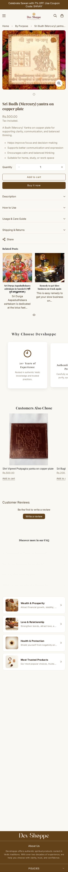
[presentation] (33, 314)
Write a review (34, 516)
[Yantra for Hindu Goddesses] (37, 267)
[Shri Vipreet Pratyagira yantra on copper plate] (29, 439)
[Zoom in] (58, 83)
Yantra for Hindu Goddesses (37, 287)
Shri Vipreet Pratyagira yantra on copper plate (28, 468)
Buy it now (34, 185)
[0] (62, 15)
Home (5, 26)
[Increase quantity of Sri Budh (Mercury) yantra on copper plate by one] (62, 167)
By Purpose (21, 26)
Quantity (7, 167)
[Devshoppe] (34, 15)
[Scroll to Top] (62, 855)
